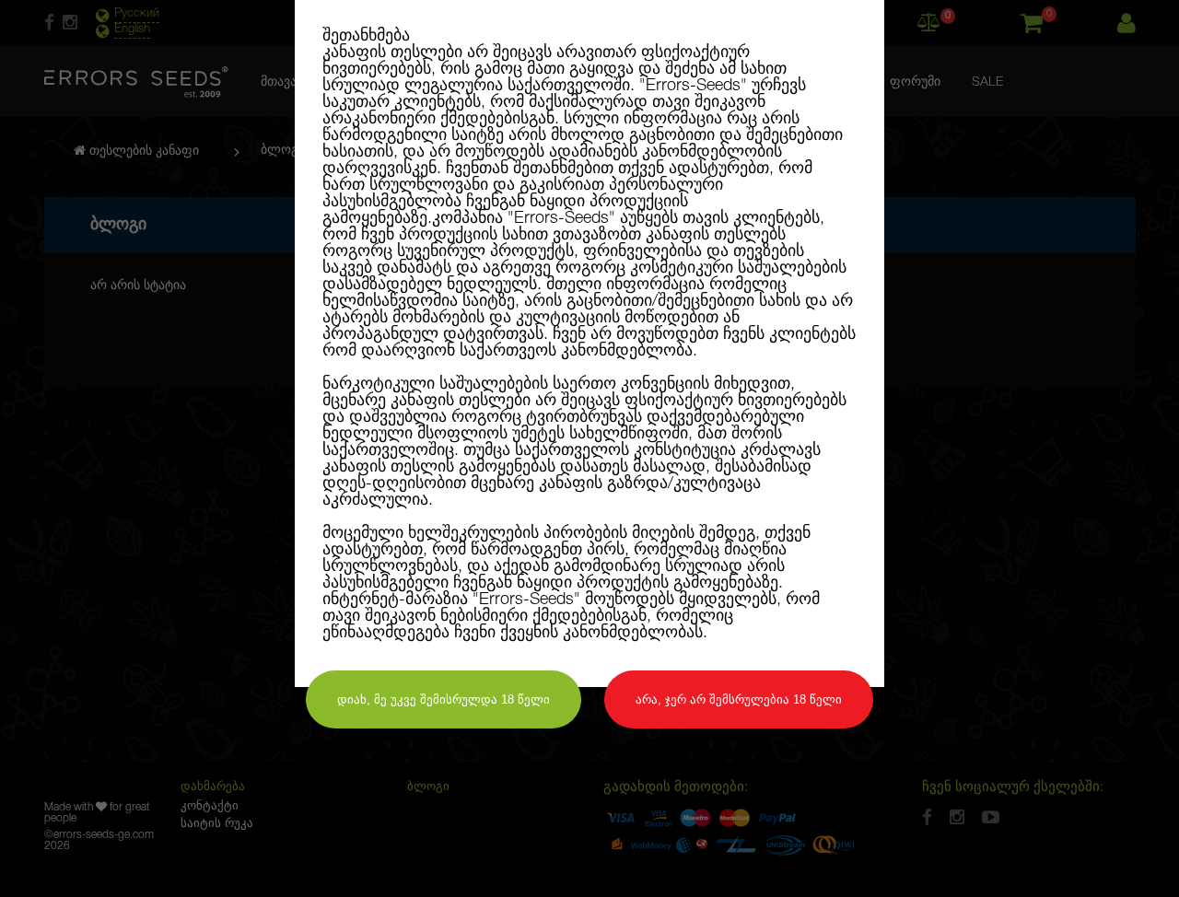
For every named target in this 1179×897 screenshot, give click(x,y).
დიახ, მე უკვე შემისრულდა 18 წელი (443, 699)
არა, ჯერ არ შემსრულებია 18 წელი (739, 699)
